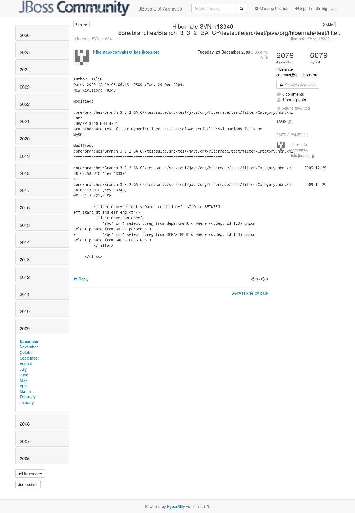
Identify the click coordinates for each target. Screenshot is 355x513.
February (28, 397)
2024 (25, 69)
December (29, 341)
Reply (82, 279)
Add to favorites (296, 108)
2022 (25, 104)
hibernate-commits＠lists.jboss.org (126, 52)
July (23, 369)
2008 (25, 423)
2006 (25, 458)
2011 (25, 294)
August (26, 363)
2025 (25, 52)
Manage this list (272, 8)
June (24, 374)
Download (29, 484)
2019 (25, 156)
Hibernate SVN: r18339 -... (312, 38)
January (27, 402)
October (27, 352)
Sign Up (328, 8)
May (23, 380)
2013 (25, 259)
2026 (25, 35)
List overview (31, 473)
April (23, 385)
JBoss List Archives (160, 8)
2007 (25, 441)
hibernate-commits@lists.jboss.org (297, 71)
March (25, 391)
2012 (25, 277)
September (29, 358)
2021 (25, 121)
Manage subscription (300, 84)
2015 (25, 225)
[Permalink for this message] (266, 57)
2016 (25, 207)
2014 (25, 242)
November (29, 347)
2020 (25, 138)
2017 (25, 190)
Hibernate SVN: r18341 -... (96, 38)
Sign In (305, 8)
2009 (25, 328)
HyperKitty (176, 506)
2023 (25, 87)
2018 (25, 173)
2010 (25, 311)
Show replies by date (249, 293)
